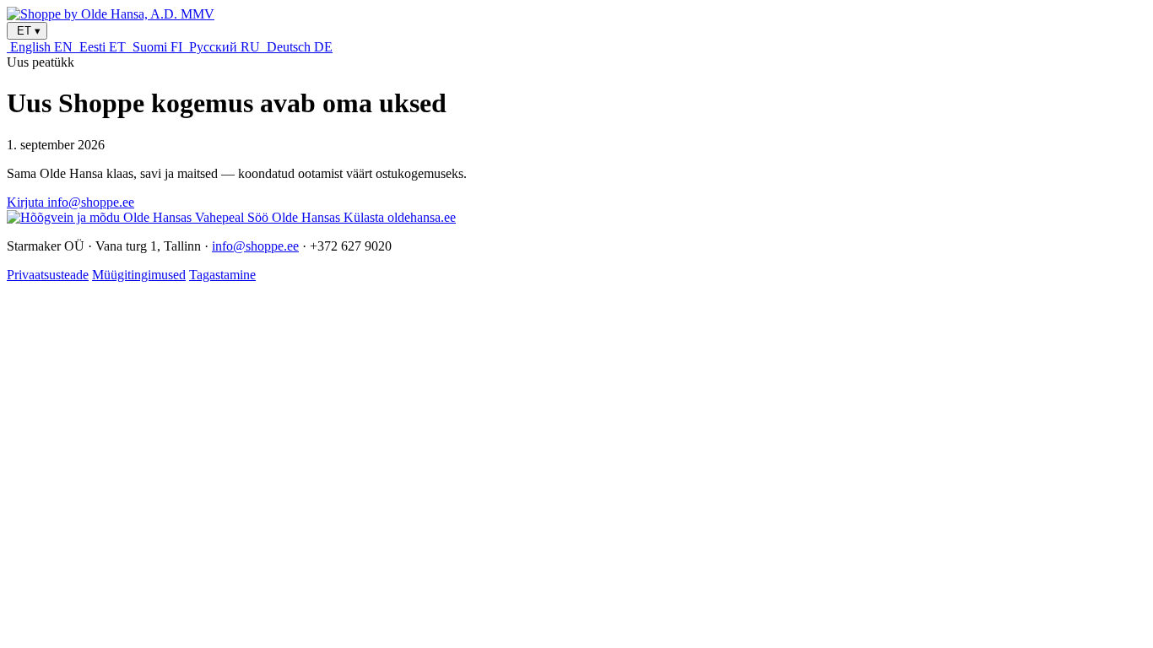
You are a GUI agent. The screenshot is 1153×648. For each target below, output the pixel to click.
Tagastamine (222, 274)
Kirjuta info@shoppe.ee (70, 202)
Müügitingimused (139, 274)
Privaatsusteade (48, 274)
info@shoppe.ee (255, 246)
